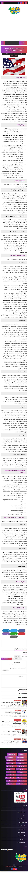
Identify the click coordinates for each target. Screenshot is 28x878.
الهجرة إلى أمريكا (7, 53)
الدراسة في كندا (10, 763)
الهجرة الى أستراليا (11, 766)
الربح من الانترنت (21, 766)
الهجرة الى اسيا (10, 769)
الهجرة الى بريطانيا (10, 778)
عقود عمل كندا (10, 784)
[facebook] (18, 3)
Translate (11, 851)
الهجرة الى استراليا (21, 769)
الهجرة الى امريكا (21, 775)
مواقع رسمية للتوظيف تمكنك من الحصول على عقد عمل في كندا (11, 703)
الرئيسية (22, 43)
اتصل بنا (23, 809)
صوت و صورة (22, 839)
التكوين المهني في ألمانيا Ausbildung (12, 741)
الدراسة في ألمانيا (11, 754)
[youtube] (23, 3)
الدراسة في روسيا (21, 763)
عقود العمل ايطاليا (21, 784)
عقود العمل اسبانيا (11, 781)
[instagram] (21, 3)
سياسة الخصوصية (21, 812)
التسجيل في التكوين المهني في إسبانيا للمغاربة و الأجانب (11, 722)
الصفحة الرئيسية (14, 53)
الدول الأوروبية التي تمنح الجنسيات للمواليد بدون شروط (13, 713)
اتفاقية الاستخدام (21, 819)
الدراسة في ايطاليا (21, 760)
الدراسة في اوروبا (10, 757)
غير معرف (17, 662)
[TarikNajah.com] (14, 10)
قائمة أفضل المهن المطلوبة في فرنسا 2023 (12, 732)
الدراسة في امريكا (21, 757)
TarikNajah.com (9, 866)
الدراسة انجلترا (22, 754)
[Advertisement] (14, 29)
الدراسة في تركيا (10, 760)
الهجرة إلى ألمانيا (21, 772)
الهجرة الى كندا (21, 781)
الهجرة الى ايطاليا (21, 778)
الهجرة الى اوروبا (10, 775)
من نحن (23, 815)
